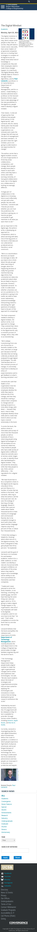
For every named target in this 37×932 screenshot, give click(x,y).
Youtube (7, 876)
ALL (3, 795)
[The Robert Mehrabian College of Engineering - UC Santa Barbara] (14, 8)
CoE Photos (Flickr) (8, 915)
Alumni (4, 827)
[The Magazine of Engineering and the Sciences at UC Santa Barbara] (18, 924)
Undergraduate (7, 821)
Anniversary (5, 832)
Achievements (6, 813)
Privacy (3, 895)
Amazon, (10, 720)
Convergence (6, 801)
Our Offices (5, 898)
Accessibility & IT (7, 912)
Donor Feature (6, 804)
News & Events (7, 892)
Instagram (8, 883)
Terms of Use (6, 904)
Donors (4, 829)
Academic (4, 29)
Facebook (7, 873)
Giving (3, 918)
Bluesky (7, 880)
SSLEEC (4, 810)
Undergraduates (7, 901)
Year (3, 837)
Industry (4, 818)
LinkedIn (7, 886)
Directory (4, 889)
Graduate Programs (8, 909)
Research (4, 815)
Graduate (4, 824)
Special (4, 807)
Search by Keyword (9, 847)
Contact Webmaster (8, 907)
